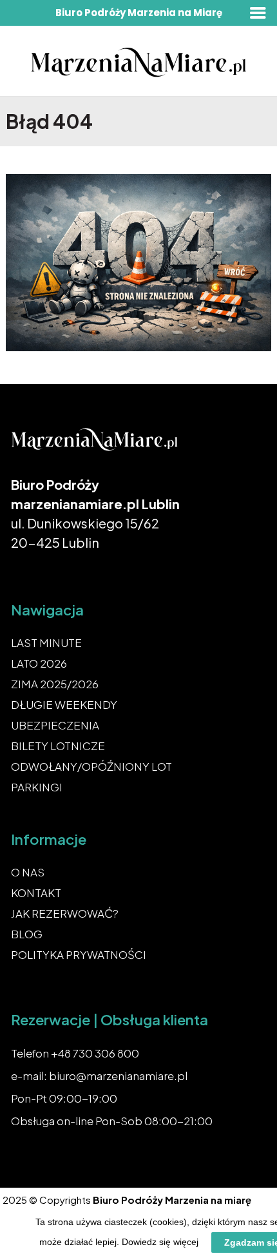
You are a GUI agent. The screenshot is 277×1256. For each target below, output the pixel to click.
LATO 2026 (39, 663)
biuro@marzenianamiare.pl (118, 1075)
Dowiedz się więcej (160, 1242)
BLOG (27, 934)
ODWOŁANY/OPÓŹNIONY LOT (91, 766)
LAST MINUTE (46, 642)
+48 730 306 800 (95, 1053)
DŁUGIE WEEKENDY (64, 704)
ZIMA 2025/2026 (55, 684)
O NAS (27, 872)
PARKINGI (36, 787)
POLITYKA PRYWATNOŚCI (78, 954)
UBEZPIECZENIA (55, 725)
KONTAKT (36, 892)
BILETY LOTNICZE (58, 746)
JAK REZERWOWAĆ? (65, 913)
